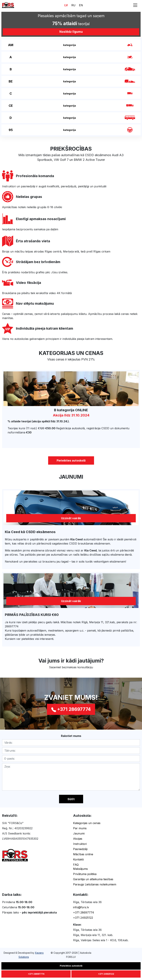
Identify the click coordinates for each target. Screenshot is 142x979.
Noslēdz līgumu (71, 31)
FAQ (76, 864)
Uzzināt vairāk (71, 518)
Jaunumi (79, 833)
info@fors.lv (81, 907)
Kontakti (78, 859)
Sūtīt (71, 799)
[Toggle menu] (135, 5)
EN (81, 5)
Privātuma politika (84, 874)
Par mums (80, 828)
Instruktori (80, 844)
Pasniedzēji (80, 849)
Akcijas (77, 838)
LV (66, 5)
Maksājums (80, 869)
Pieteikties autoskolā (71, 460)
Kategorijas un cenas (86, 823)
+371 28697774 (83, 912)
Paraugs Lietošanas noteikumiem (94, 884)
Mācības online (83, 854)
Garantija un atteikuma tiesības (93, 879)
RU (73, 5)
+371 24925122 (83, 917)
